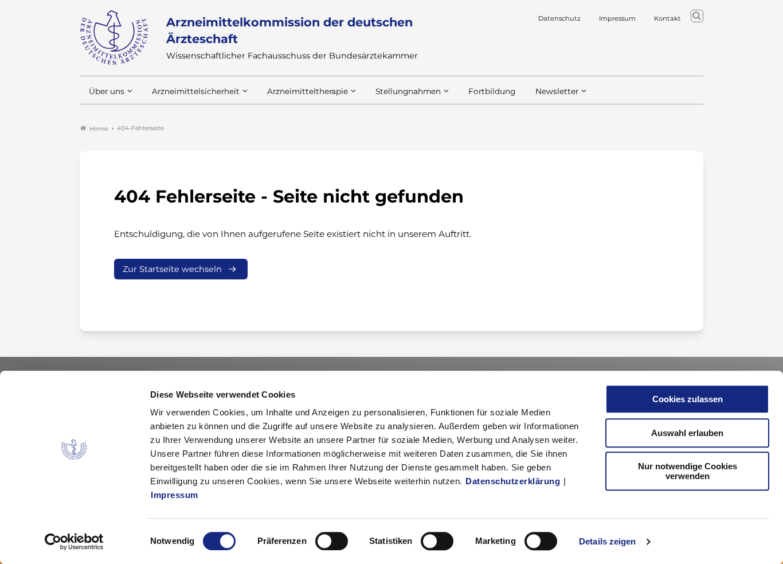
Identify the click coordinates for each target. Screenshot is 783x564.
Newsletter (556, 91)
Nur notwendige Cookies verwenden (687, 471)
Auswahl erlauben (687, 433)
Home (98, 129)
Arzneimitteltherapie (307, 91)
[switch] (331, 541)
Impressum (174, 495)
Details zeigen (607, 541)
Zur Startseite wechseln (172, 269)
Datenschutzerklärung (512, 481)
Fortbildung (491, 91)
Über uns (106, 91)
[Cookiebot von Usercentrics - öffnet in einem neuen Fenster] (74, 541)
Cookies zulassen (687, 399)
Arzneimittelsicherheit (196, 91)
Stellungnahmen (408, 91)
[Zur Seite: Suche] (697, 16)
